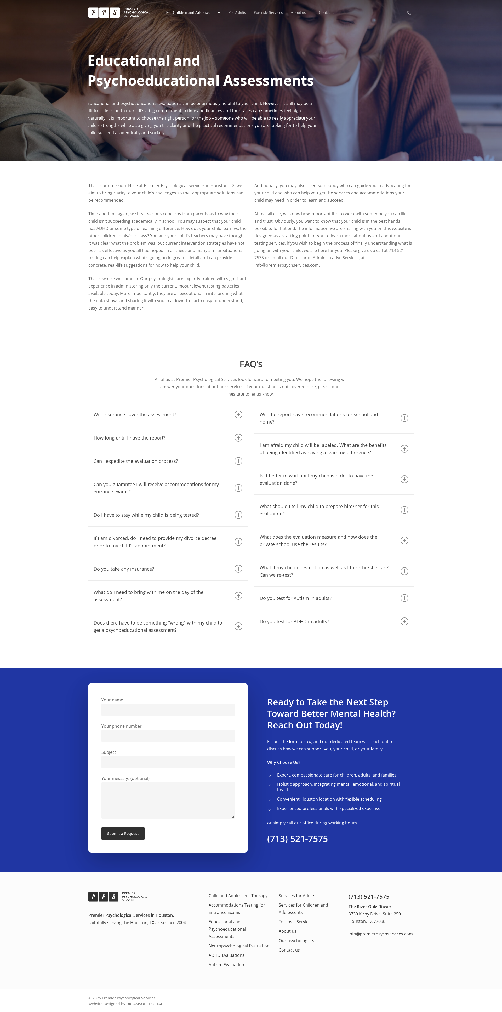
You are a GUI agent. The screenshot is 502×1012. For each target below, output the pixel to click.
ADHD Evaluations (226, 955)
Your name (112, 700)
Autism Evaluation (226, 965)
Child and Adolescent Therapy (238, 895)
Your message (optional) (125, 778)
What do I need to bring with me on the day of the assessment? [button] (148, 596)
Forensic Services (296, 922)
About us (287, 931)
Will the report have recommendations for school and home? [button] (319, 418)
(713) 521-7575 (297, 839)
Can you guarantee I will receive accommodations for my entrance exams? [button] (156, 488)
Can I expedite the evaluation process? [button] (136, 461)
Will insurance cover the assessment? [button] (135, 414)
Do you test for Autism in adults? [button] (296, 598)
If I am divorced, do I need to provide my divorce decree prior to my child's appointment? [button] (155, 542)
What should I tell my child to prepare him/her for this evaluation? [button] (319, 510)
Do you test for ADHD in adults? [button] (294, 621)
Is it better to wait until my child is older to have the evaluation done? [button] (316, 479)
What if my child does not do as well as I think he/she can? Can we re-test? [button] (324, 571)
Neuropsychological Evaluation (239, 946)
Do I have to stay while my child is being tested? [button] (146, 515)
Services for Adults (297, 895)
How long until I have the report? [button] (130, 438)
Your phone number (121, 726)
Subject (108, 752)
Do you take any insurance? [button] (124, 569)
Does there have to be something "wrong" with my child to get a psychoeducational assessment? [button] (158, 626)
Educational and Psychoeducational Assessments (227, 929)
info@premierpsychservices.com (381, 934)
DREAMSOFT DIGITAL (144, 1003)
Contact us (289, 950)
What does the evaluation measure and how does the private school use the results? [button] (318, 540)
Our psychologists (296, 940)
